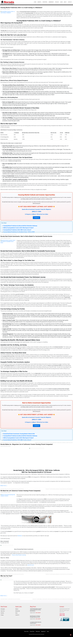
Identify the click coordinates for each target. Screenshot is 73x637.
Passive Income (6, 442)
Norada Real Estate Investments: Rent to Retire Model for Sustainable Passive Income (26, 236)
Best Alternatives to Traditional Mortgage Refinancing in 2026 (35, 617)
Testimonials (38, 631)
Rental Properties (63, 442)
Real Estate (11, 442)
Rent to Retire (57, 442)
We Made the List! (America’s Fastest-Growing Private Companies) (20, 491)
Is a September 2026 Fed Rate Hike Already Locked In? (35, 623)
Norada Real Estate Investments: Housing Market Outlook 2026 (19, 433)
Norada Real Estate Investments (7, 2)
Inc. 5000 (60, 574)
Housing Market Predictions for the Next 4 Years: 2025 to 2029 (19, 232)
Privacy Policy (32, 631)
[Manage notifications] (70, 635)
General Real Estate (7, 574)
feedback (20, 535)
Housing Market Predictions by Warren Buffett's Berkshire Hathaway (20, 225)
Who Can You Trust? (6, 576)
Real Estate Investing (16, 442)
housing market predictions (57, 234)
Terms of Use (26, 631)
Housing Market (7, 234)
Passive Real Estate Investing (19, 555)
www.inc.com (30, 565)
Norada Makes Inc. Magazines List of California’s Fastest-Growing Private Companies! (26, 444)
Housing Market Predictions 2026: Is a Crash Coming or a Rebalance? (21, 7)
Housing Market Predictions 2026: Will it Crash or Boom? (17, 230)
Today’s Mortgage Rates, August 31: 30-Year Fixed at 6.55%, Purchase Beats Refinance (36, 609)
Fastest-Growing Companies (54, 574)
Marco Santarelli (38, 612)
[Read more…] (3, 485)
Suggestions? (43, 631)
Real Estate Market (13, 234)
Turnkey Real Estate (69, 442)
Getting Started (13, 574)
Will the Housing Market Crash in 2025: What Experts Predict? (18, 227)
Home (48, 631)
